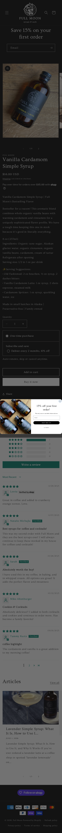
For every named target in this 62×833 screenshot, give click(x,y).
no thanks (46, 427)
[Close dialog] (60, 401)
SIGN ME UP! (46, 422)
